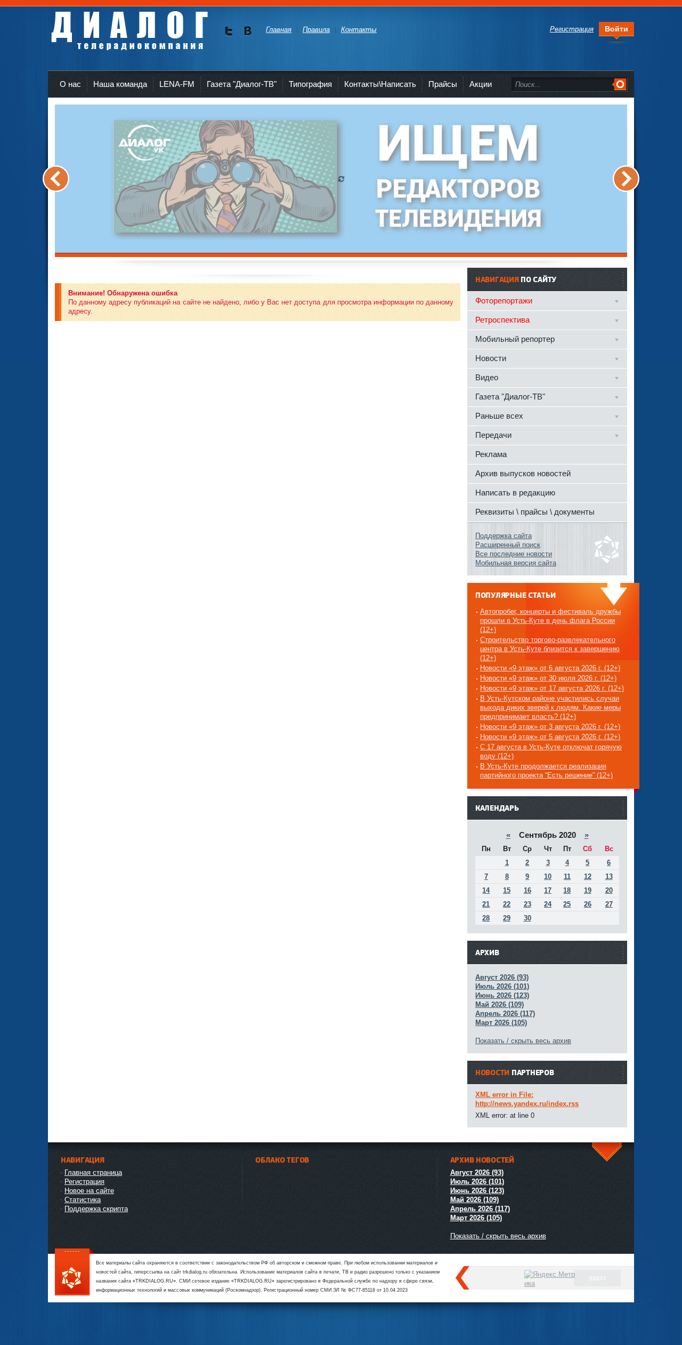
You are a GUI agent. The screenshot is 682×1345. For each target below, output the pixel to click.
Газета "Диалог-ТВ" (242, 84)
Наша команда (120, 84)
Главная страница (93, 1172)
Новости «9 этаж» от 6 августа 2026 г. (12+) (550, 668)
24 (547, 904)
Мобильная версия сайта (515, 563)
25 (567, 904)
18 (567, 890)
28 (486, 918)
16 (527, 890)
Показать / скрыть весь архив (523, 1041)
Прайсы (442, 84)
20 (609, 890)
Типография (310, 84)
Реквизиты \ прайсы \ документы (535, 511)
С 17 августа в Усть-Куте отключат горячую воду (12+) (551, 751)
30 (527, 918)
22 (506, 904)
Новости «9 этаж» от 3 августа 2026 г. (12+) (550, 727)
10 (547, 876)
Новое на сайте (89, 1191)
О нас (70, 84)
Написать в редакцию (515, 492)
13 (609, 876)
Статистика (82, 1200)
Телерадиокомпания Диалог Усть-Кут (129, 26)
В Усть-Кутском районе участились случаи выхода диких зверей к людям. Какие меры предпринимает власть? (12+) (550, 707)
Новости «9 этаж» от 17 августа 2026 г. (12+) (552, 688)
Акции (480, 84)
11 (567, 876)
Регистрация (84, 1182)
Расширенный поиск (507, 545)
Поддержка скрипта (96, 1209)
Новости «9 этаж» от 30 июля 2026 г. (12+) (548, 678)
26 (587, 904)
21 (486, 904)
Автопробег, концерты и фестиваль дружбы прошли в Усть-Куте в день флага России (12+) (550, 620)
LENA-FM (176, 84)
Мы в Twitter (229, 31)
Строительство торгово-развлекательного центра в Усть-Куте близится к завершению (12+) (550, 649)
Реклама (491, 454)
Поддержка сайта (503, 536)
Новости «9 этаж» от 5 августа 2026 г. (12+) (550, 737)
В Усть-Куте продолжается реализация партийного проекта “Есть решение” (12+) (546, 770)
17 (547, 890)
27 (609, 904)
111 (74, 1272)
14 (486, 890)
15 (506, 890)
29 (506, 918)
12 (587, 876)
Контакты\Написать (380, 84)
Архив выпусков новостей (523, 473)
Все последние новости (513, 554)
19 (587, 890)
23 (527, 904)
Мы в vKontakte (247, 31)
